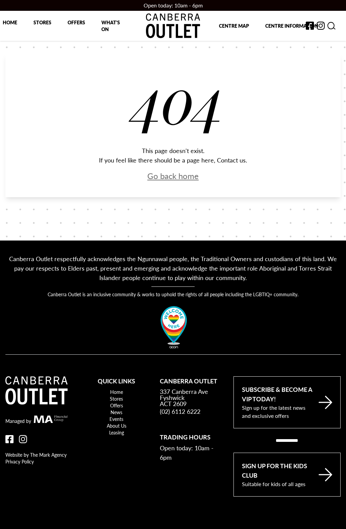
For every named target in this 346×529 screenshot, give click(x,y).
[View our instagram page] (321, 26)
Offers (76, 22)
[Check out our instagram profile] (23, 439)
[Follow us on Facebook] (9, 439)
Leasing (116, 432)
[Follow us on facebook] (310, 26)
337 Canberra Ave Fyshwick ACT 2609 (184, 397)
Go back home (173, 175)
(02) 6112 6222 (180, 411)
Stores (42, 22)
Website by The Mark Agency (36, 454)
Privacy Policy (19, 461)
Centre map (234, 25)
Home (10, 22)
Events (116, 418)
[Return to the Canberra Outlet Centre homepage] (173, 26)
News (116, 412)
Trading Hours (185, 437)
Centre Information (291, 25)
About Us (116, 425)
